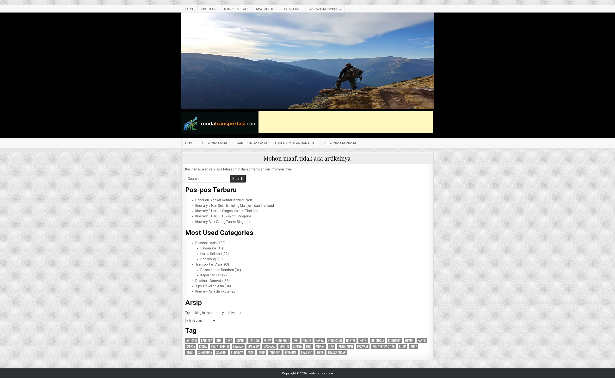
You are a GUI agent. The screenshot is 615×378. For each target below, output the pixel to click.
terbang (274, 352)
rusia (402, 346)
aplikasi (191, 340)
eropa (267, 340)
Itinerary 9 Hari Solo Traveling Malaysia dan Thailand (234, 206)
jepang (409, 340)
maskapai (269, 346)
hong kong (335, 340)
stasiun (221, 352)
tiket (320, 352)
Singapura (208, 248)
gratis (307, 340)
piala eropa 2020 (384, 346)
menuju (284, 346)
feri (296, 340)
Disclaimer (264, 9)
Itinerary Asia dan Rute (296, 143)
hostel (350, 340)
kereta (190, 346)
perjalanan (345, 346)
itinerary (394, 340)
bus (218, 340)
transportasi (337, 352)
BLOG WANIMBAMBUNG (324, 9)
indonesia (377, 340)
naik (331, 346)
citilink (254, 340)
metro (297, 346)
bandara (206, 340)
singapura (205, 352)
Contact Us (290, 9)
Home (190, 143)
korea (203, 346)
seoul (190, 352)
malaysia (253, 346)
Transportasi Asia (251, 143)
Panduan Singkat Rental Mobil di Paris (223, 200)
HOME (189, 9)
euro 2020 (282, 340)
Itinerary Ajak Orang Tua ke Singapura (223, 222)
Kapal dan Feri (210, 275)
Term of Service (236, 9)
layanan (238, 346)
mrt (309, 346)
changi (240, 340)
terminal (290, 352)
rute (414, 346)
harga (320, 340)
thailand (306, 352)
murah (320, 346)
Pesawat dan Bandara (217, 270)
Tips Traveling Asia (209, 286)
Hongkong (208, 259)
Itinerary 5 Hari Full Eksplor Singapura (223, 216)
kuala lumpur (220, 346)
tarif (261, 352)
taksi (250, 352)
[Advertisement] (345, 122)
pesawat (362, 346)
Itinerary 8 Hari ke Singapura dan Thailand (226, 211)
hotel (363, 340)
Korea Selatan (211, 254)
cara (229, 340)
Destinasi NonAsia (340, 143)
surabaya (237, 352)
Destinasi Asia (214, 143)
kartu (422, 340)
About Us (208, 9)
